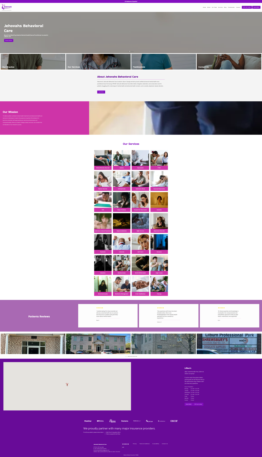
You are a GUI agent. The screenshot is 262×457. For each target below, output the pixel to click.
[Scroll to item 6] (135, 356)
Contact (238, 7)
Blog (225, 7)
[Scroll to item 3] (130, 356)
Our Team (214, 7)
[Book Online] (256, 8)
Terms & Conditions (144, 443)
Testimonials (231, 7)
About (208, 7)
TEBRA (137, 455)
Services (220, 7)
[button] (67, 385)
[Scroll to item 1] (126, 356)
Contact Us (165, 443)
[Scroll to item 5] (133, 356)
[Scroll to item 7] (136, 356)
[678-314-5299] (247, 8)
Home (204, 7)
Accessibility (155, 443)
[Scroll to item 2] (128, 356)
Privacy (135, 443)
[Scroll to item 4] (131, 356)
